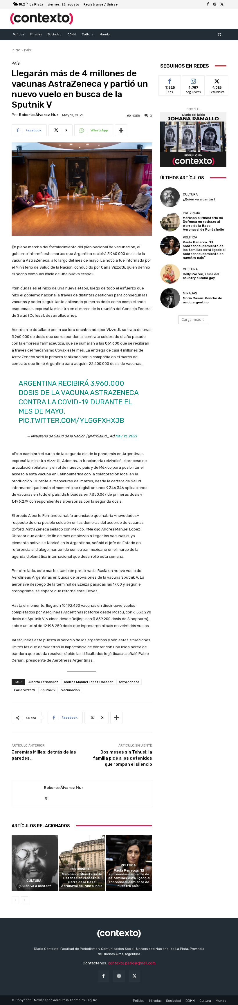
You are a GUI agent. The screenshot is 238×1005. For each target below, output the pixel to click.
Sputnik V (48, 690)
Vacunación (70, 690)
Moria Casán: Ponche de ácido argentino (202, 300)
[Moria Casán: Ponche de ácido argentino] (170, 298)
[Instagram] (214, 4)
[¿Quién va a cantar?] (35, 863)
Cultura (34, 880)
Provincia (81, 869)
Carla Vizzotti (24, 690)
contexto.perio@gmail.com (132, 963)
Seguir (193, 80)
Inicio (16, 50)
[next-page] (24, 900)
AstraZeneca (129, 682)
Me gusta (170, 80)
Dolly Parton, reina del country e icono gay (201, 276)
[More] (121, 130)
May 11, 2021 (126, 436)
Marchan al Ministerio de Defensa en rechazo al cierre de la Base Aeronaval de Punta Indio (81, 880)
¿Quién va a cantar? (34, 886)
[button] (219, 34)
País (27, 50)
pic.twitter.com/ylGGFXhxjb (71, 421)
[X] (221, 4)
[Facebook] (207, 4)
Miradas (190, 293)
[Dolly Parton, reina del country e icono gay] (170, 274)
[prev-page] (15, 900)
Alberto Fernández (43, 682)
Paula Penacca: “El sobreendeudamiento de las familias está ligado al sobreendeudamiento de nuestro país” (129, 878)
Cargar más (191, 319)
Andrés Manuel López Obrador (88, 682)
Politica (128, 865)
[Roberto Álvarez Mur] (27, 794)
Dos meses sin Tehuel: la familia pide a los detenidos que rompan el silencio (122, 758)
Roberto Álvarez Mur (38, 115)
